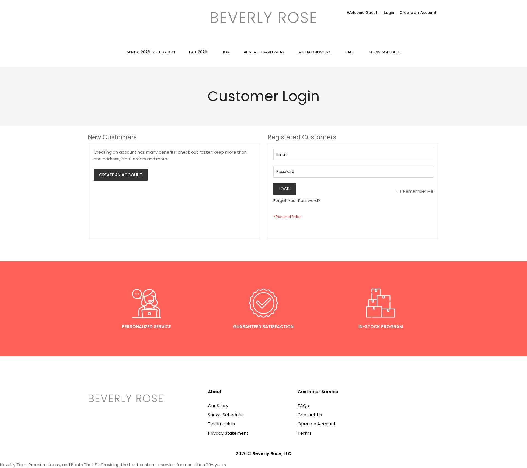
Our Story (218, 406)
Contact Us (310, 415)
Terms (305, 433)
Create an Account (418, 13)
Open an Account (317, 424)
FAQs (303, 406)
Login (389, 13)
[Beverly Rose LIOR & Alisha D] (263, 17)
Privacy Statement (228, 433)
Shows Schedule (225, 415)
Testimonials (221, 424)
